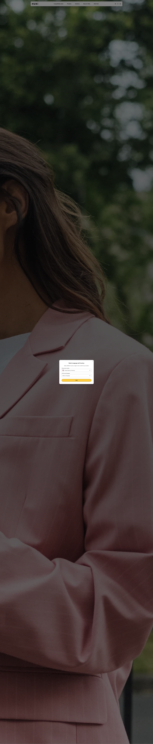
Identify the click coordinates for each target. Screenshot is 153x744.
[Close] (92, 361)
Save (77, 380)
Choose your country (65, 368)
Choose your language (66, 373)
